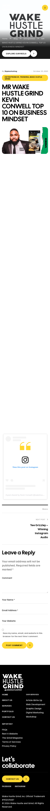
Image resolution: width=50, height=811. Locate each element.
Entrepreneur (12, 77)
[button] (19, 53)
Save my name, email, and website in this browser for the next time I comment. (22, 635)
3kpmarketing (11, 71)
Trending (24, 77)
